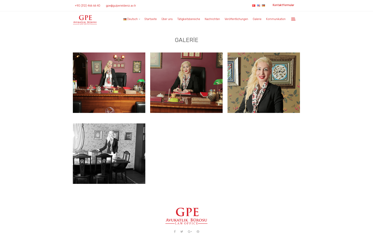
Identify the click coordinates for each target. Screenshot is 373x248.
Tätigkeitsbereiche (188, 19)
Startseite (150, 19)
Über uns (167, 19)
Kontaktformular (283, 5)
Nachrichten (212, 19)
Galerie (257, 19)
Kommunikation (276, 19)
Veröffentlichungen (236, 19)
